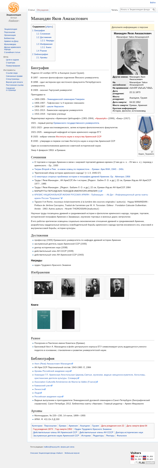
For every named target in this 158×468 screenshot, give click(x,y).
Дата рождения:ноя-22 (112, 425)
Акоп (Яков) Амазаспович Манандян (52, 363)
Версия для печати (14, 82)
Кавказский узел (42, 385)
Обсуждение (42, 10)
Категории (37, 425)
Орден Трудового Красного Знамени (93, 429)
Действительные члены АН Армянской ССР (55, 432)
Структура (10, 63)
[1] (99, 191)
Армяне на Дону (11, 41)
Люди (37, 393)
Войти (153, 3)
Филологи (122, 435)
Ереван (62, 425)
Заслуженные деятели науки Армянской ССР (56, 435)
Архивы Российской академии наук (52, 371)
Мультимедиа (10, 44)
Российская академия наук (48, 396)
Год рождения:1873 (43, 429)
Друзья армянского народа (12, 48)
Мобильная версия (72, 453)
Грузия (95, 425)
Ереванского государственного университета (76, 123)
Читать (114, 10)
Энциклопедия (10, 29)
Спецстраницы (12, 79)
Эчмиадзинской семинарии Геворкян (66, 99)
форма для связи (67, 447)
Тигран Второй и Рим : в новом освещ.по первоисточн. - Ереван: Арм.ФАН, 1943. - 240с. (79, 169)
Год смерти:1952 (63, 429)
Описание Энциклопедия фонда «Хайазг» (46, 453)
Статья (31, 10)
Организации (10, 35)
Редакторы (98, 435)
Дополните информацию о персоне (130, 27)
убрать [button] (49, 27)
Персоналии (50, 425)
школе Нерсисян (55, 106)
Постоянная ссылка (14, 85)
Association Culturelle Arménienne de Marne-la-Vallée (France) (65, 382)
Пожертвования (13, 66)
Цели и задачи (12, 60)
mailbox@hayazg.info (52, 447)
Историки (86, 435)
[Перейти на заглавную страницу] (13, 12)
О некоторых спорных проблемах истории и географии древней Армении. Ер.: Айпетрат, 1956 (82, 176)
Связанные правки (14, 76)
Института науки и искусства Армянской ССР (78, 136)
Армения (73, 425)
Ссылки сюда (12, 73)
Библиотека (9, 38)
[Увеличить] (152, 152)
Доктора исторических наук (129, 432)
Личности (39, 389)
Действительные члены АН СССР (96, 432)
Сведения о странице (11, 89)
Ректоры (110, 435)
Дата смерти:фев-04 (137, 425)
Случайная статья (12, 52)
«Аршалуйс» (101, 118)
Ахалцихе (85, 425)
